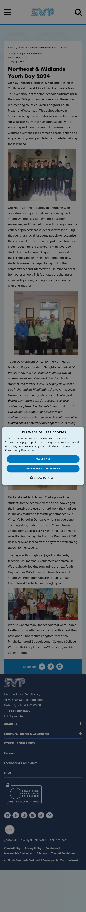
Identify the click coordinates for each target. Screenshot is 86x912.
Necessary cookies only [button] (43, 468)
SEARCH (78, 12)
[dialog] (43, 456)
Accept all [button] (43, 459)
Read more (28, 450)
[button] (43, 477)
